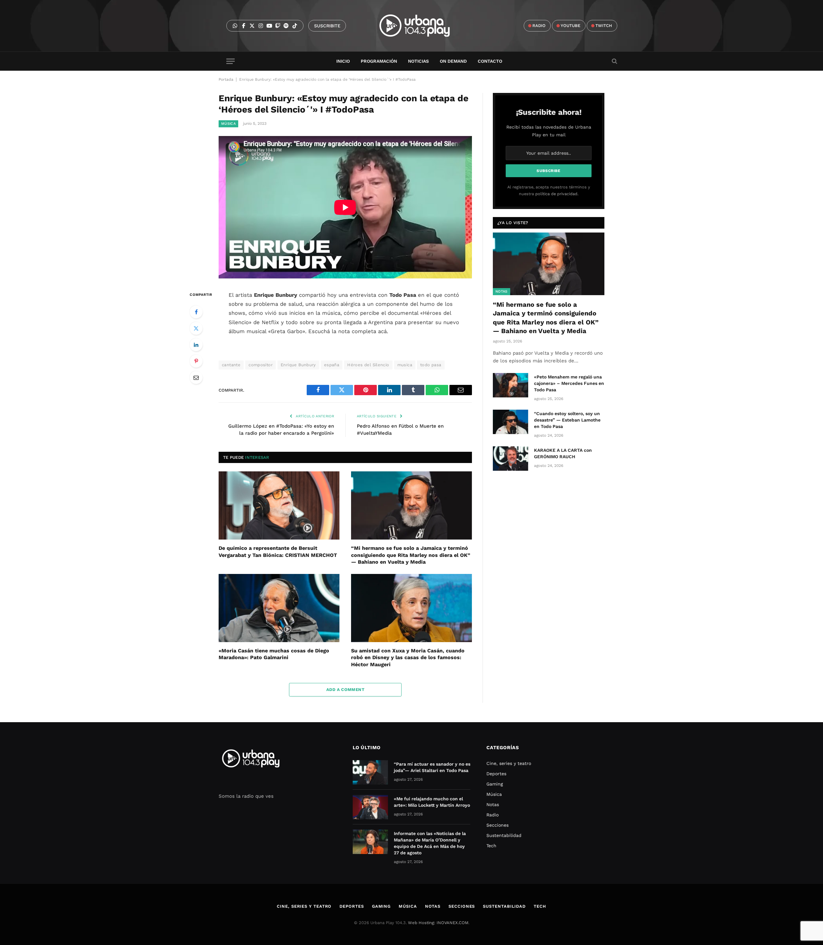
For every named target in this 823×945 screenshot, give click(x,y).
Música (228, 124)
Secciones (497, 825)
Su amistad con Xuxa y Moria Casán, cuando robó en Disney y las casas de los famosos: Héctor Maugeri (408, 658)
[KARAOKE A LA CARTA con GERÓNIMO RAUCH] (510, 458)
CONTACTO (490, 61)
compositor (261, 364)
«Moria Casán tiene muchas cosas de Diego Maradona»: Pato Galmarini (274, 654)
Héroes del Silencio (368, 364)
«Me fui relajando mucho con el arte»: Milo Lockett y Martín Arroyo (432, 802)
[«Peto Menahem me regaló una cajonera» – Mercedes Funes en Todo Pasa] (510, 385)
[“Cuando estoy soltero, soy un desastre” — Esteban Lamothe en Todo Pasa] (510, 422)
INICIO (343, 61)
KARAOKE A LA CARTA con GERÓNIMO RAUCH (563, 453)
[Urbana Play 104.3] (422, 25)
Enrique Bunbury (298, 364)
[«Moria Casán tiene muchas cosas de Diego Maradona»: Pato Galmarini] (279, 608)
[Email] (196, 377)
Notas (501, 291)
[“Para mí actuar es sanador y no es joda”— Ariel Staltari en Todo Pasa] (370, 772)
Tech (491, 845)
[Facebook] (196, 311)
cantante (231, 364)
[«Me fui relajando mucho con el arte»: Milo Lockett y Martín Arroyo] (370, 807)
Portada (226, 79)
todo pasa (430, 364)
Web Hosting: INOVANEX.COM (438, 922)
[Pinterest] (196, 361)
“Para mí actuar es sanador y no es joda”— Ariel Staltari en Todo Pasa (432, 767)
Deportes (496, 773)
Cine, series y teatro (508, 763)
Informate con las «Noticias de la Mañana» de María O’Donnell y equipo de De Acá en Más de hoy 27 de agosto (430, 843)
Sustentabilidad (503, 835)
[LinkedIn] (196, 344)
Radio (492, 814)
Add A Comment (345, 689)
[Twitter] (196, 328)
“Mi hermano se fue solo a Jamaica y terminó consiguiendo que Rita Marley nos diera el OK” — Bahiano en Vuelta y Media (410, 555)
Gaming (494, 783)
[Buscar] (613, 61)
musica (404, 364)
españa (331, 364)
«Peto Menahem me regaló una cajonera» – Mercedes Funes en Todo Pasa (569, 383)
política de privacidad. (556, 193)
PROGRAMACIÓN (379, 61)
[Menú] (230, 61)
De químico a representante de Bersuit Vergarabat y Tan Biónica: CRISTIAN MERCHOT (278, 551)
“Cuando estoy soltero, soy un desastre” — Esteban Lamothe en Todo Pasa (567, 420)
